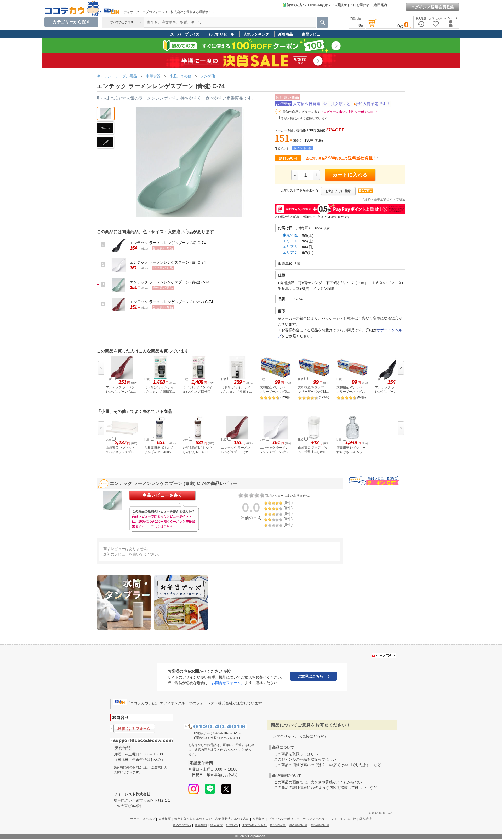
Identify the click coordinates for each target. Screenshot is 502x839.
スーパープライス (184, 34)
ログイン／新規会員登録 (432, 7)
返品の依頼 (278, 825)
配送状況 (232, 825)
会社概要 (164, 819)
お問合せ (362, 5)
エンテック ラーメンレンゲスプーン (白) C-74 (168, 262)
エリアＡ (290, 241)
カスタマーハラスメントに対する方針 (329, 819)
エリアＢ (290, 247)
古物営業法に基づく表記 (232, 819)
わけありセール (221, 34)
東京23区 (290, 235)
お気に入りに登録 (338, 191)
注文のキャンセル (254, 825)
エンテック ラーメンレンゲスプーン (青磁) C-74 (169, 282)
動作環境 (365, 819)
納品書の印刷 (320, 825)
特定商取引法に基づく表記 (193, 819)
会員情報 (201, 825)
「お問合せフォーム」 (226, 683)
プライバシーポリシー (284, 819)
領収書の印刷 (298, 825)
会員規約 (259, 819)
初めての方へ (296, 5)
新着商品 (285, 34)
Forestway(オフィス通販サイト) (331, 5)
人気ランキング (256, 34)
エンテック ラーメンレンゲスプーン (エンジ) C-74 (171, 302)
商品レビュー (313, 34)
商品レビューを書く (162, 495)
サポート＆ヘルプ (142, 819)
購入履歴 (216, 825)
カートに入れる (350, 174)
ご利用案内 (379, 5)
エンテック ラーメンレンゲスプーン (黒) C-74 (168, 243)
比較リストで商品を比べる (299, 190)
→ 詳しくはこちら (160, 526)
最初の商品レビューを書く (301, 112)
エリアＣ (290, 252)
